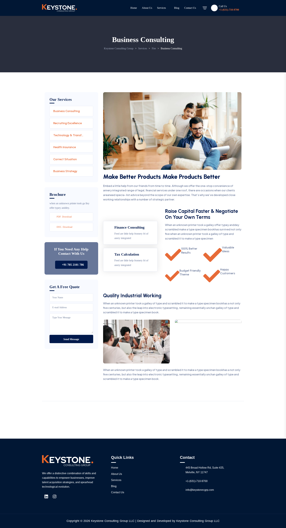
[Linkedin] (46, 496)
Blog (176, 7)
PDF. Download (64, 217)
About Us (147, 7)
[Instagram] (54, 496)
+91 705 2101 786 (73, 264)
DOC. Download (64, 227)
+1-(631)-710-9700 (229, 9)
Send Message (71, 339)
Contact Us (190, 7)
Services (161, 7)
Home (133, 7)
